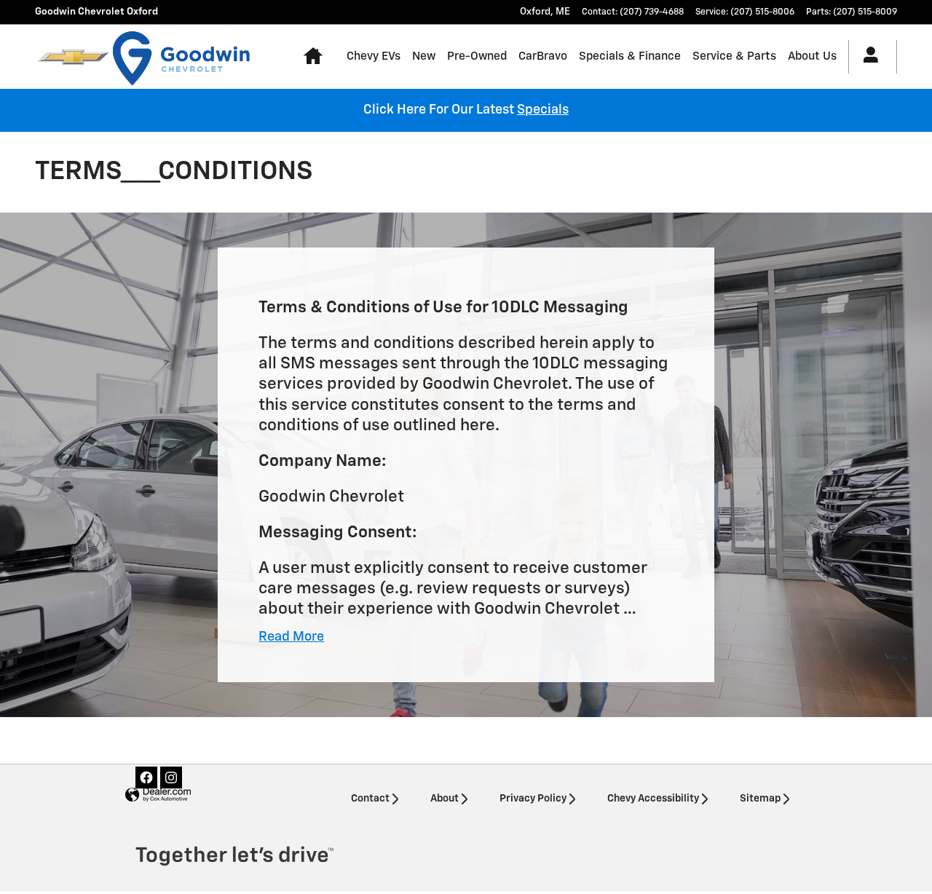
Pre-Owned (477, 56)
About (444, 799)
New (423, 56)
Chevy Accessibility (653, 799)
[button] (291, 637)
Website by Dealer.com (158, 795)
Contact (370, 799)
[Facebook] (146, 777)
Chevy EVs (373, 56)
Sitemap (760, 799)
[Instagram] (171, 777)
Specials (543, 109)
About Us (812, 56)
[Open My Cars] (867, 57)
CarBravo (542, 56)
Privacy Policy (532, 799)
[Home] (73, 57)
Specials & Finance (630, 56)
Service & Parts (734, 56)
